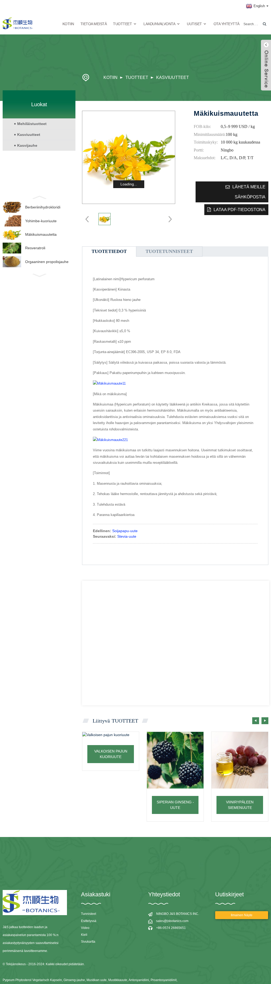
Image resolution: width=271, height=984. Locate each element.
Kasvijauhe (27, 145)
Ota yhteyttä (227, 24)
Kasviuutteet (172, 77)
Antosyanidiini (139, 980)
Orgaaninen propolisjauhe (47, 262)
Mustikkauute (117, 980)
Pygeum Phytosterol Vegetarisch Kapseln (32, 980)
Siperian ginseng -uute (175, 805)
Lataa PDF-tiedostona (239, 209)
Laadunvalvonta (159, 24)
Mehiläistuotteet (32, 124)
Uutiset (194, 24)
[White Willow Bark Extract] (110, 735)
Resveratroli (35, 248)
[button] (264, 720)
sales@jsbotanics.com (172, 921)
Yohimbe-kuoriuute (41, 221)
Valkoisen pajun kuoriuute (110, 754)
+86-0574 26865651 (171, 928)
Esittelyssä (88, 921)
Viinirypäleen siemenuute (240, 805)
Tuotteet (136, 77)
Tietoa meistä (93, 24)
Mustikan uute (97, 980)
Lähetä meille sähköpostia (248, 192)
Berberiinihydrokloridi (42, 207)
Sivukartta (88, 941)
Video (85, 928)
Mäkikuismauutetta (41, 234)
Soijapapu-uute (125, 531)
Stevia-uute (126, 536)
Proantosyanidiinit (164, 980)
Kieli (84, 935)
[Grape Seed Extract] (239, 760)
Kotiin (68, 24)
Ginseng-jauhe (74, 980)
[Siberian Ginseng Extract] (175, 760)
